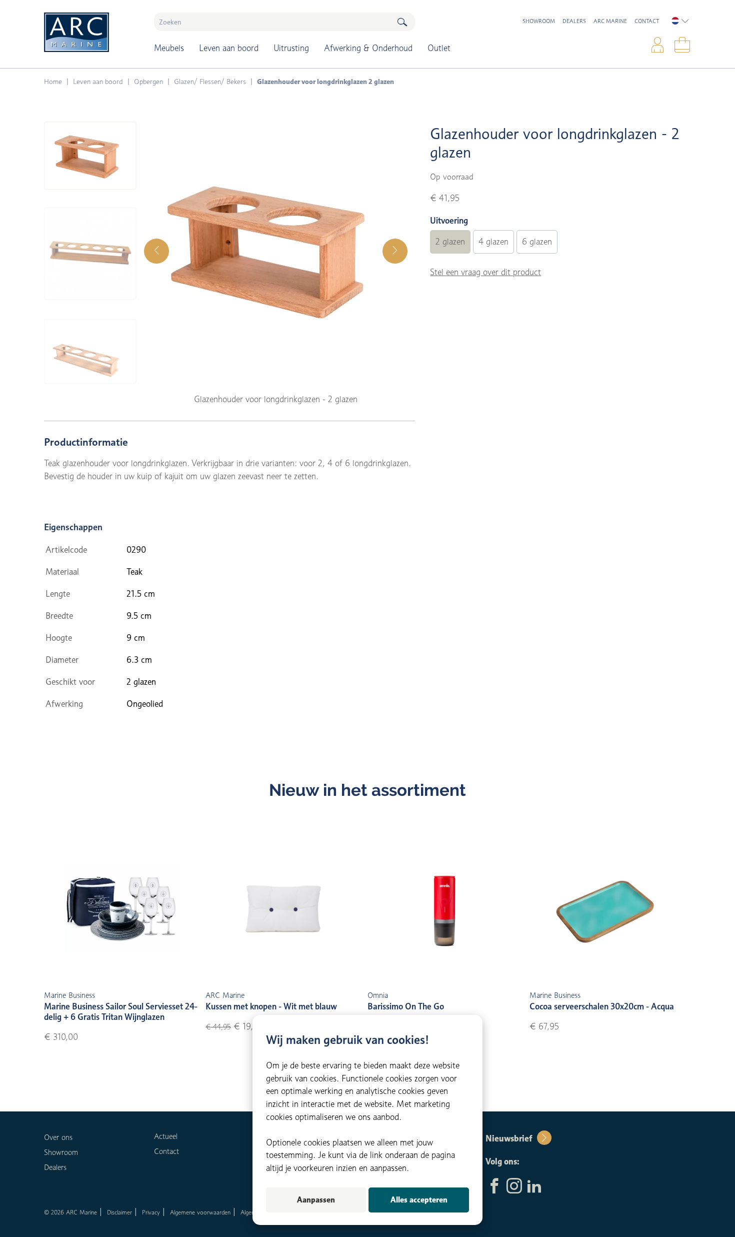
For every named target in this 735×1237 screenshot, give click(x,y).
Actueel (166, 1136)
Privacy (151, 1212)
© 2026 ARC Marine (70, 1212)
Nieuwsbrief (509, 1138)
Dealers (574, 21)
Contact (646, 21)
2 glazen (450, 242)
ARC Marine (610, 21)
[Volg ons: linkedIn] (534, 1186)
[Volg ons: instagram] (514, 1186)
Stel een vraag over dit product (485, 272)
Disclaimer (119, 1212)
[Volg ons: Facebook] (494, 1186)
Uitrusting (291, 48)
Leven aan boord (228, 48)
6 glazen (537, 242)
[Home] (92, 32)
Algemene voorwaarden (200, 1212)
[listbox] (680, 21)
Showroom (538, 21)
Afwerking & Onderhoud (368, 48)
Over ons (58, 1137)
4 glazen (493, 242)
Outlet (439, 48)
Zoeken (402, 22)
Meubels (169, 48)
